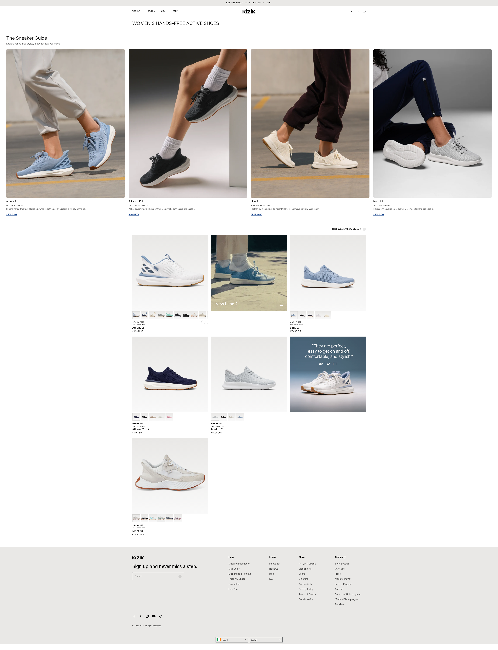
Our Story (340, 568)
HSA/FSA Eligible (307, 563)
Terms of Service (308, 594)
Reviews (273, 568)
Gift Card (303, 579)
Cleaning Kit (305, 568)
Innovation (274, 563)
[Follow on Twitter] (140, 616)
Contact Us (234, 584)
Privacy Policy (306, 589)
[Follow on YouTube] (154, 616)
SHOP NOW (11, 214)
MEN (150, 11)
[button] (136, 315)
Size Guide (234, 568)
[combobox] (232, 639)
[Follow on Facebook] (134, 616)
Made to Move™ (343, 579)
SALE (175, 11)
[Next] (206, 322)
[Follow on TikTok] (160, 616)
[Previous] (201, 322)
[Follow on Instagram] (147, 616)
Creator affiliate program (348, 594)
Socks (302, 574)
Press (338, 574)
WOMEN (136, 11)
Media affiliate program (347, 599)
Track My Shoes (237, 579)
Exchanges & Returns (240, 574)
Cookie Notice (306, 599)
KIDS (162, 11)
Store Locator (342, 563)
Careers (339, 589)
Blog (271, 574)
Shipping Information (239, 563)
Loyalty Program (343, 584)
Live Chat (233, 589)
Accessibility (305, 584)
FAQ (271, 579)
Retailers (339, 604)
